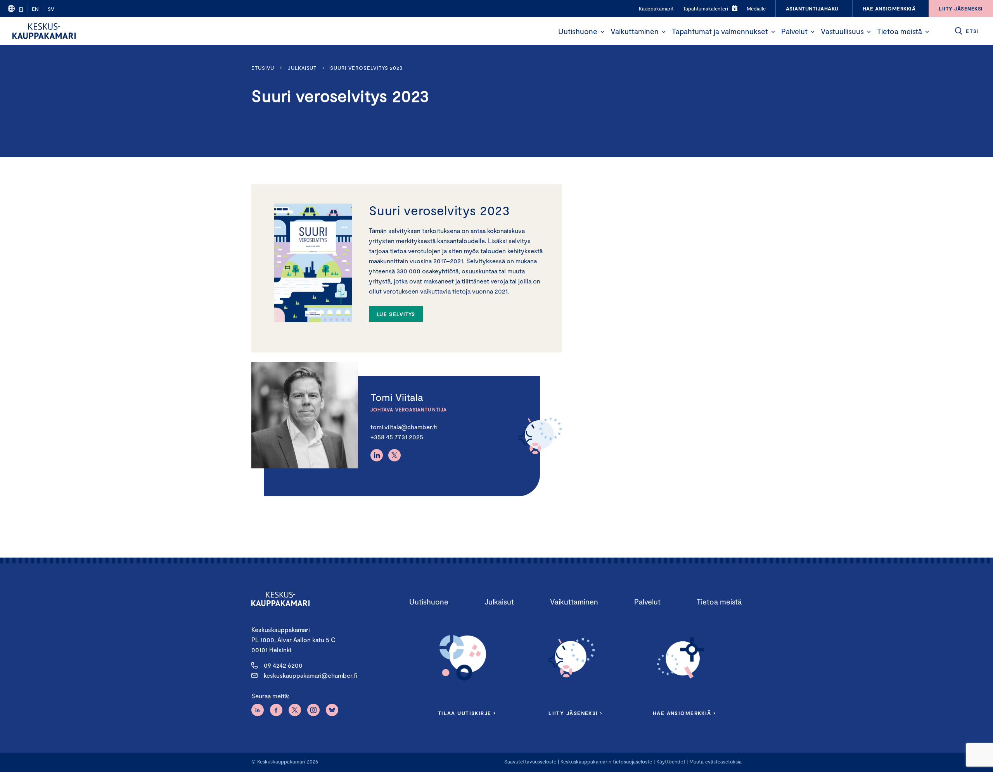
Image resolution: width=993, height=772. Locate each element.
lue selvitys (396, 314)
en (35, 9)
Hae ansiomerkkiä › (684, 713)
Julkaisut (302, 68)
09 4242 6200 (283, 665)
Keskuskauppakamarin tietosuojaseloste (605, 761)
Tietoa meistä (899, 31)
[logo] (44, 31)
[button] (602, 31)
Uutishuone (577, 31)
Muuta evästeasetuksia (715, 761)
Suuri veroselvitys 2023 (366, 68)
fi (21, 9)
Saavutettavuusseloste (530, 761)
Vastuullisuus (842, 31)
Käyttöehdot (670, 761)
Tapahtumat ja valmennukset (720, 31)
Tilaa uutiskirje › (467, 713)
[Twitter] (394, 455)
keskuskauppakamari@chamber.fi (310, 675)
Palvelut (794, 31)
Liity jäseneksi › (575, 713)
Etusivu (262, 68)
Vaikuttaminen (635, 31)
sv (51, 9)
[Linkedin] (376, 455)
